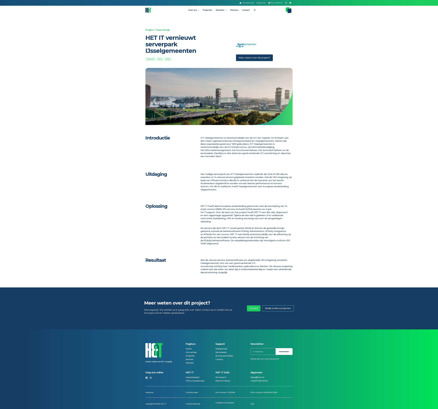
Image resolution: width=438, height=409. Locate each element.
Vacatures (149, 392)
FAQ (252, 404)
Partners (234, 10)
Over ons (192, 10)
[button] (198, 10)
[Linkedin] (290, 3)
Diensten (220, 10)
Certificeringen (192, 392)
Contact (246, 10)
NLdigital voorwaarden (224, 403)
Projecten (207, 10)
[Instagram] (286, 3)
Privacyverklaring (193, 404)
